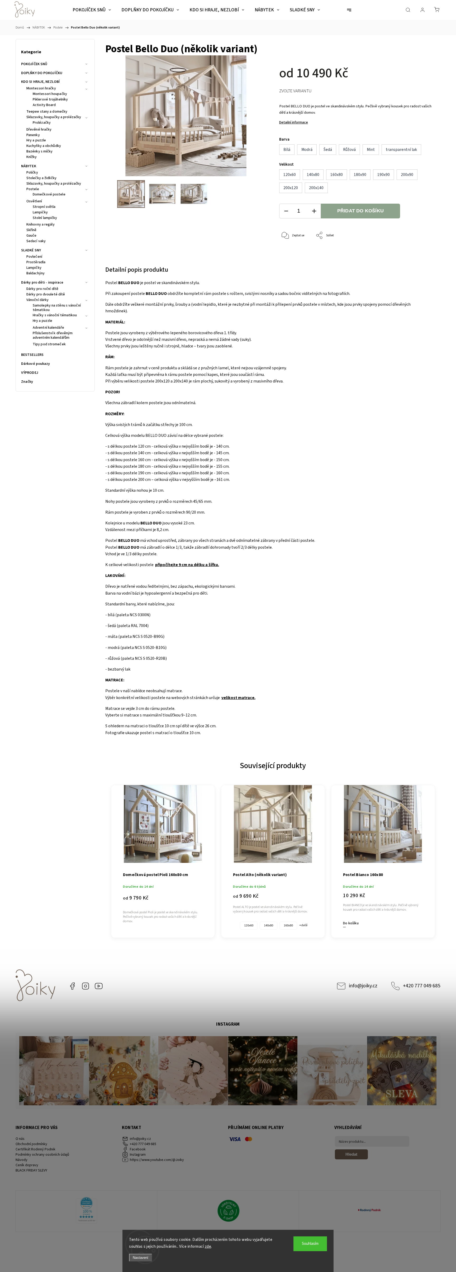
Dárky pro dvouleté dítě (45, 294)
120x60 (248, 925)
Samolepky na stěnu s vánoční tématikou (57, 308)
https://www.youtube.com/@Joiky (99, 986)
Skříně (31, 230)
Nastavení (140, 1258)
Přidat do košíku (360, 210)
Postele (32, 189)
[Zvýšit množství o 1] (314, 211)
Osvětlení (34, 201)
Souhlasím (310, 1243)
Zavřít (423, 253)
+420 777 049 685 (421, 985)
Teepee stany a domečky (46, 111)
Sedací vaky (36, 241)
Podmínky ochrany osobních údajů (42, 1154)
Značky (27, 381)
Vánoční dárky (37, 300)
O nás (20, 1138)
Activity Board (44, 105)
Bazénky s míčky (39, 151)
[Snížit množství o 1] (286, 211)
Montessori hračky (41, 88)
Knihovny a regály (40, 224)
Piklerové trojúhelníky (50, 99)
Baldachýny (35, 273)
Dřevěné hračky (38, 129)
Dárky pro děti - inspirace (42, 282)
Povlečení (34, 257)
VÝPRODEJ (29, 372)
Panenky (33, 135)
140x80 (268, 925)
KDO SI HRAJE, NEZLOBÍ (40, 81)
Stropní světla (44, 207)
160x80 (288, 925)
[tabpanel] (163, 858)
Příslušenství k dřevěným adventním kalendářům (53, 335)
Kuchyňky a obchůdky (43, 146)
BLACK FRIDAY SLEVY (31, 1170)
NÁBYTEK (28, 166)
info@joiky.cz (363, 985)
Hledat (351, 1154)
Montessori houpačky (50, 94)
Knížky (31, 157)
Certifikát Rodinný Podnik (35, 1149)
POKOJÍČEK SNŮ (34, 64)
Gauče (31, 235)
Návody (21, 1160)
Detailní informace (293, 122)
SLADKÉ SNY (31, 250)
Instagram (85, 986)
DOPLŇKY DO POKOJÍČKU (41, 73)
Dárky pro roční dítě (42, 289)
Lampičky (40, 212)
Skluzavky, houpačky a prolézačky (53, 117)
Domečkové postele (49, 194)
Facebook (72, 986)
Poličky (32, 172)
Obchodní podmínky (31, 1144)
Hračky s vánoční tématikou (55, 315)
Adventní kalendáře (48, 328)
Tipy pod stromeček (49, 344)
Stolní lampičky (45, 218)
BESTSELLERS (32, 354)
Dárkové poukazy (35, 363)
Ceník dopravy (27, 1165)
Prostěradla (35, 262)
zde (208, 1246)
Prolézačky (42, 123)
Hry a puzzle (36, 140)
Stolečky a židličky (41, 178)
